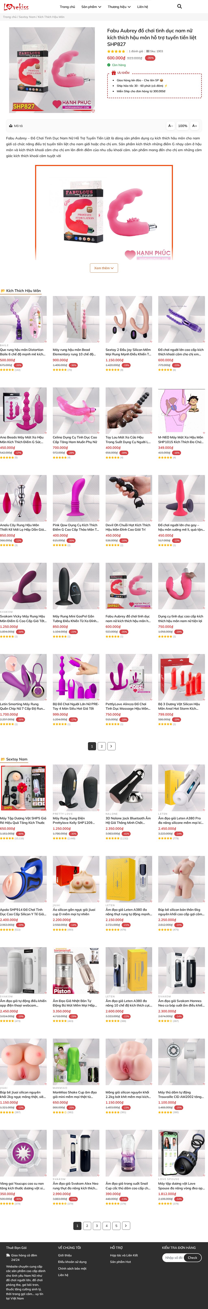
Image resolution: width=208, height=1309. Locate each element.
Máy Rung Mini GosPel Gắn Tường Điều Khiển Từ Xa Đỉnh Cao (74, 620)
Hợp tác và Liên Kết (124, 1255)
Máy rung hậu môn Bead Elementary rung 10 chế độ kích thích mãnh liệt (73, 354)
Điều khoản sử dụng (72, 1262)
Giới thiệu (65, 1255)
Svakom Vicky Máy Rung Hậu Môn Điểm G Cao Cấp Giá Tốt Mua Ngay (22, 620)
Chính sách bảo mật (72, 1268)
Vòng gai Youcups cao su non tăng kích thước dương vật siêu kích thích (23, 1188)
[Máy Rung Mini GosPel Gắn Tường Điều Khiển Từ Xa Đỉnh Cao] (76, 586)
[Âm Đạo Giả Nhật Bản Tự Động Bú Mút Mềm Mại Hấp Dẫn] (76, 970)
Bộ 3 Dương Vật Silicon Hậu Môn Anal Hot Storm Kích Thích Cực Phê (179, 708)
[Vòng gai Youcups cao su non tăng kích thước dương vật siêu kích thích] (23, 1153)
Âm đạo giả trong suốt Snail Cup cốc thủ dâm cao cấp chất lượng (128, 1188)
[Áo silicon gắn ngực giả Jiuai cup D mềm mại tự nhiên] (76, 879)
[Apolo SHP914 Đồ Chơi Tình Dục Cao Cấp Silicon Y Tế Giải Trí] (23, 879)
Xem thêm (102, 268)
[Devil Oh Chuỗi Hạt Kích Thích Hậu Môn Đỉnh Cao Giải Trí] (129, 498)
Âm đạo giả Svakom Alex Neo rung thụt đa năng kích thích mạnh (75, 1188)
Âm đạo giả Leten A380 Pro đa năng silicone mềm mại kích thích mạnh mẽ (181, 822)
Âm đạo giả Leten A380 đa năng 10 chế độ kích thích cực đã (128, 1005)
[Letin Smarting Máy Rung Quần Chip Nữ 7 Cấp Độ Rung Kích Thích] (23, 677)
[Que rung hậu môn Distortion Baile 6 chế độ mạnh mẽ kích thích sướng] (23, 319)
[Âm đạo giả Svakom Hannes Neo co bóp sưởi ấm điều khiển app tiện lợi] (181, 970)
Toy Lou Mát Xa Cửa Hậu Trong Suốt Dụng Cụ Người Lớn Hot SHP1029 (129, 441)
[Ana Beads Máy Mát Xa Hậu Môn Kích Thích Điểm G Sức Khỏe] (23, 410)
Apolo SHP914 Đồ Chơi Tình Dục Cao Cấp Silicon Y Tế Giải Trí (22, 914)
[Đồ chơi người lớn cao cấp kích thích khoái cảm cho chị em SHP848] (181, 319)
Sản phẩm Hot (120, 1262)
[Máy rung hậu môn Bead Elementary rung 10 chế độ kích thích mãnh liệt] (76, 319)
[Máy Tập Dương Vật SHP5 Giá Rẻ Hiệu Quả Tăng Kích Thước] (23, 788)
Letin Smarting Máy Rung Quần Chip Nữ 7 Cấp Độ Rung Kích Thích (22, 708)
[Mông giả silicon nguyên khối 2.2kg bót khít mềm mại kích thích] (129, 1062)
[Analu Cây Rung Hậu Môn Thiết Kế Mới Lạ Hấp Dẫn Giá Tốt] (23, 498)
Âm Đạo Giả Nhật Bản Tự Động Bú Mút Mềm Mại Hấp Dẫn (74, 1005)
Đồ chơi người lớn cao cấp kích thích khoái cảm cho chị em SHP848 (181, 354)
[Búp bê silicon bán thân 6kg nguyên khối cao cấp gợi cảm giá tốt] (181, 879)
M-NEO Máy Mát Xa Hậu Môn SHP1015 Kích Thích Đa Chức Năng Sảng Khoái (180, 441)
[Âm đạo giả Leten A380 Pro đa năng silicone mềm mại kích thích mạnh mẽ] (181, 788)
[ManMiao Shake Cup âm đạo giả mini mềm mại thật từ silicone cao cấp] (76, 1062)
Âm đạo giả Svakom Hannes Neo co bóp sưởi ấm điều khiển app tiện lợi (181, 1005)
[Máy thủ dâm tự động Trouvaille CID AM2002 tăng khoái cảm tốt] (181, 1062)
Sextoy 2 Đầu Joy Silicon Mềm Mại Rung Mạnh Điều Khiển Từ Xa (128, 354)
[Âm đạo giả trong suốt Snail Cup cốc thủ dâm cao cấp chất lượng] (129, 1153)
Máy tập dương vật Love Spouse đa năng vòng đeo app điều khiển (181, 1188)
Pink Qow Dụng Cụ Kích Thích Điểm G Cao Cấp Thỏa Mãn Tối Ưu (76, 529)
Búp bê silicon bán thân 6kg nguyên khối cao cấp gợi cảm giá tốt (180, 914)
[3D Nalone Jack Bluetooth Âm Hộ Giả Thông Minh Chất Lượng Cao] (129, 788)
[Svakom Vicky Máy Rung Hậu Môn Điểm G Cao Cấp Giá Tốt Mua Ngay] (23, 586)
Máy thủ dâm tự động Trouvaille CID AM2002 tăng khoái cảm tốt (180, 1096)
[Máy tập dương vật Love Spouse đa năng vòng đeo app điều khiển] (181, 1153)
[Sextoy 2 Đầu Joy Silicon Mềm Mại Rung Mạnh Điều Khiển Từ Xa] (129, 319)
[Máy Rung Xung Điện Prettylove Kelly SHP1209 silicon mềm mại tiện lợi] (76, 788)
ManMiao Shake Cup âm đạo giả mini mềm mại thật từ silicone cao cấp (75, 1096)
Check (192, 1258)
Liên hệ (63, 1275)
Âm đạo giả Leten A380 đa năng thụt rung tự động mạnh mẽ (128, 914)
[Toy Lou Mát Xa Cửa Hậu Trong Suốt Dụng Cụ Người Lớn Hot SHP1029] (129, 410)
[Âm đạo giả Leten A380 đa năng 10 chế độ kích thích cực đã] (129, 970)
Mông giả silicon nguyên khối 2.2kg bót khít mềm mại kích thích (127, 1096)
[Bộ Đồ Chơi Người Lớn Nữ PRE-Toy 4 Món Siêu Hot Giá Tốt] (76, 677)
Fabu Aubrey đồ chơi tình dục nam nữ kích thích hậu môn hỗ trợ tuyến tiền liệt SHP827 (128, 620)
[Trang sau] (111, 746)
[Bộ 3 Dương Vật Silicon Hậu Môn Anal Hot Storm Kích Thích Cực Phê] (181, 677)
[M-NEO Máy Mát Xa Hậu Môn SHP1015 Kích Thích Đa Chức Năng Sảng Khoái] (181, 410)
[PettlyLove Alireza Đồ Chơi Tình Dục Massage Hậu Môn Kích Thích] (129, 677)
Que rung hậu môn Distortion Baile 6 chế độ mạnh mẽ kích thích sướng (21, 354)
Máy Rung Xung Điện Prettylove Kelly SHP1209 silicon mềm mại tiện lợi (72, 822)
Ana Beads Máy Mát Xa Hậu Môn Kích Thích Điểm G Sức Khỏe (21, 441)
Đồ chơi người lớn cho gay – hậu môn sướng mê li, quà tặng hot (181, 529)
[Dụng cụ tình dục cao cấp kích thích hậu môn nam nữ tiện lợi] (181, 586)
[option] (52, 70)
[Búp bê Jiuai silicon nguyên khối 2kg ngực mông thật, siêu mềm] (23, 1062)
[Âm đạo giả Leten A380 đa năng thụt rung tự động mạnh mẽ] (129, 879)
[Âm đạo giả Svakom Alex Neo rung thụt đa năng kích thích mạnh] (76, 1153)
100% (182, 126)
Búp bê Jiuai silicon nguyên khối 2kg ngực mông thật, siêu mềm (22, 1096)
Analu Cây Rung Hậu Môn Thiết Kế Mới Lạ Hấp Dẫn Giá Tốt (22, 529)
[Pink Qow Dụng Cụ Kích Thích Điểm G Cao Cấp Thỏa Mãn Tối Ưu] (76, 498)
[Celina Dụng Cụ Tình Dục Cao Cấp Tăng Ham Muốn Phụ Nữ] (76, 410)
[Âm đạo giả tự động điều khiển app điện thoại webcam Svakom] (23, 970)
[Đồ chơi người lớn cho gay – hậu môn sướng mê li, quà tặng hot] (181, 498)
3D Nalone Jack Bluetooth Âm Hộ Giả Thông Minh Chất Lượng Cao (128, 822)
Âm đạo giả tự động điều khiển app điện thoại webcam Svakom (23, 1005)
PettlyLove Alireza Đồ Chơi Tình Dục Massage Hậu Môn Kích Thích (127, 708)
